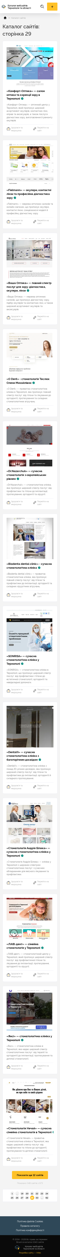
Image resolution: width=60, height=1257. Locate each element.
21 (32, 1193)
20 (27, 1193)
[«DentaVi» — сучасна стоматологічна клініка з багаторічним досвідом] (30, 726)
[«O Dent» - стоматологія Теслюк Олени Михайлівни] (30, 353)
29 (32, 1197)
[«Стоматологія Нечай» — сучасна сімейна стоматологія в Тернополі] (30, 1103)
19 (22, 1193)
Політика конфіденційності (30, 1230)
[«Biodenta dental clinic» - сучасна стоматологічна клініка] (30, 538)
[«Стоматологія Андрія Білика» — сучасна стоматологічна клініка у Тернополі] (30, 822)
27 (22, 1197)
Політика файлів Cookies (30, 1221)
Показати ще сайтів (30, 1175)
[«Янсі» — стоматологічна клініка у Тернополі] (30, 1010)
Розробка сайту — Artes (30, 1252)
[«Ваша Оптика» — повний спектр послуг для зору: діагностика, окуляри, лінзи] (30, 257)
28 (27, 1197)
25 (12, 1197)
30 (37, 1197)
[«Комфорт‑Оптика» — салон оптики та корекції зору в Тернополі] (30, 65)
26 (17, 1197)
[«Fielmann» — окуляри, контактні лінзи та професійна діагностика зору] (30, 164)
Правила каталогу (30, 1225)
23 (42, 1193)
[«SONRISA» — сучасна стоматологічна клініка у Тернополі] (30, 630)
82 (47, 1197)
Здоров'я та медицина (17, 129)
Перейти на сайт (43, 129)
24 (47, 1193)
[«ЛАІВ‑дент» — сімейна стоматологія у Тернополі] (30, 918)
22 (37, 1193)
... (17, 1193)
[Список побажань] (52, 7)
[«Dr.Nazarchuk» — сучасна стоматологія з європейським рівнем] (30, 445)
